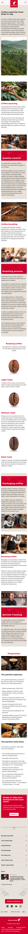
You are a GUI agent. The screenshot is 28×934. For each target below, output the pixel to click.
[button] (25, 2)
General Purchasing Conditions (11, 929)
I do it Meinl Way (6, 840)
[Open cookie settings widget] (3, 931)
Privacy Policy (21, 927)
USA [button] (23, 912)
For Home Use (5, 855)
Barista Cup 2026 (7, 836)
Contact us (14, 814)
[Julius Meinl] (14, 3)
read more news (6, 884)
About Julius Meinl (7, 865)
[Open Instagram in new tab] (20, 906)
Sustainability (6, 845)
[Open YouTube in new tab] (16, 906)
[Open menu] (2, 2)
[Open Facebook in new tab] (12, 906)
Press (3, 927)
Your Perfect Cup (7, 860)
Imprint (10, 927)
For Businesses (6, 850)
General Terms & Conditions (10, 931)
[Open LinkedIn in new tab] (7, 906)
